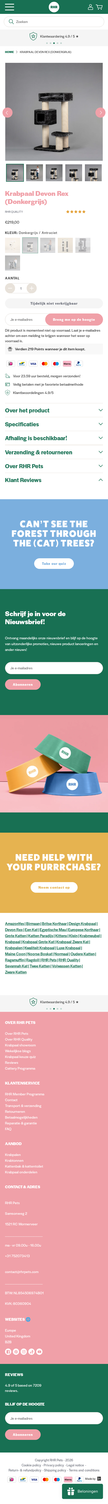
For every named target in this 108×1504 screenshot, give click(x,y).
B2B (8, 1341)
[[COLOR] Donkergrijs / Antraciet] (30, 245)
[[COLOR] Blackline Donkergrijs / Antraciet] (82, 245)
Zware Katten (16, 971)
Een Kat (31, 929)
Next (100, 113)
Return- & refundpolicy (25, 1470)
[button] (76, 211)
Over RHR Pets (16, 1033)
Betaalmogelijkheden (21, 1117)
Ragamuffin (14, 959)
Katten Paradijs (40, 935)
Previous (8, 113)
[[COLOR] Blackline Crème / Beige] (65, 245)
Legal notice (75, 1465)
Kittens (61, 935)
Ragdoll (32, 959)
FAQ (8, 1128)
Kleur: (31, 232)
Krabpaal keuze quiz (20, 1056)
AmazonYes (14, 923)
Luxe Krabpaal (69, 947)
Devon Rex (14, 929)
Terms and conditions (84, 1470)
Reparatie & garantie (21, 1122)
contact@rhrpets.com (21, 1271)
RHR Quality (69, 959)
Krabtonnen (14, 1160)
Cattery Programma (20, 1068)
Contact (11, 1099)
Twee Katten (40, 965)
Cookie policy (31, 1465)
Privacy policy (54, 1465)
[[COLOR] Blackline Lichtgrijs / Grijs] (12, 263)
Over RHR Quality (18, 1039)
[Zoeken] (11, 21)
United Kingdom (17, 1335)
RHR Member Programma (24, 1093)
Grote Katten (15, 935)
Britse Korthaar (54, 923)
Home (9, 52)
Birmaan (33, 923)
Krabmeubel (90, 935)
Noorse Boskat (39, 953)
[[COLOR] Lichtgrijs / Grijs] (47, 245)
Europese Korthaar (83, 929)
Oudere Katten (83, 953)
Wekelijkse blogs (18, 1050)
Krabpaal (12, 941)
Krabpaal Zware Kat (72, 941)
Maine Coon (15, 953)
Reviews (11, 1062)
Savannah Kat (16, 965)
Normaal (61, 953)
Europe (10, 1330)
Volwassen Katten (66, 965)
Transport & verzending (23, 1105)
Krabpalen (13, 947)
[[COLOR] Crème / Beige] (12, 245)
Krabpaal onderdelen (21, 1171)
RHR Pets (49, 959)
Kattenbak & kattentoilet (24, 1166)
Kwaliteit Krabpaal (39, 947)
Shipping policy (55, 1470)
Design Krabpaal (82, 923)
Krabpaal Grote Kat (38, 941)
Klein (73, 935)
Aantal (12, 278)
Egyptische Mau (53, 929)
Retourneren (15, 1111)
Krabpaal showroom (20, 1044)
